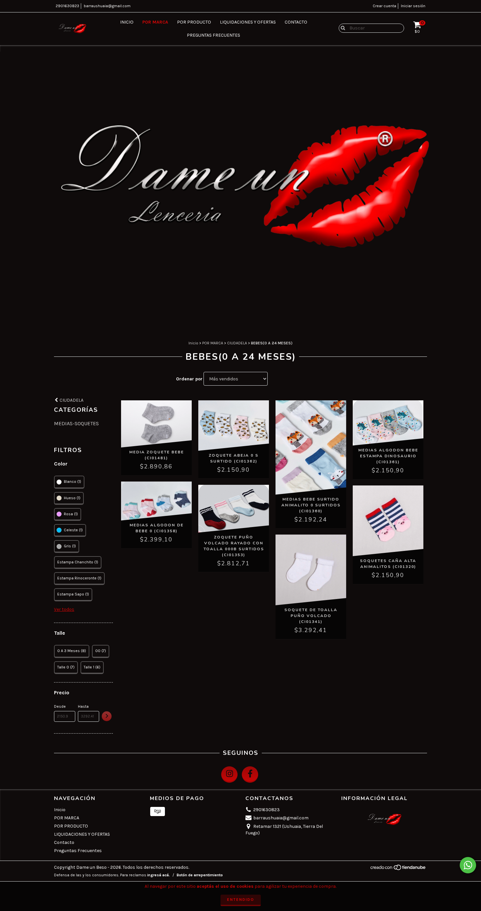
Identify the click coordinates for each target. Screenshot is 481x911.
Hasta (83, 706)
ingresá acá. (158, 875)
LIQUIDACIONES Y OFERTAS (248, 22)
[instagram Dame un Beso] (229, 774)
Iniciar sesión (413, 6)
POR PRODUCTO (194, 22)
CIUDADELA (237, 343)
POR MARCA (155, 22)
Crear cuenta (384, 6)
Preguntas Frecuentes (213, 35)
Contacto (296, 22)
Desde (60, 706)
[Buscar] (341, 27)
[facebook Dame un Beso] (250, 774)
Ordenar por (189, 379)
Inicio (127, 22)
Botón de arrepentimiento (200, 875)
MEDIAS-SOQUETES (76, 423)
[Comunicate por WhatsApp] (468, 865)
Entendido (240, 899)
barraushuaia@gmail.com (107, 6)
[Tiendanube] (398, 869)
